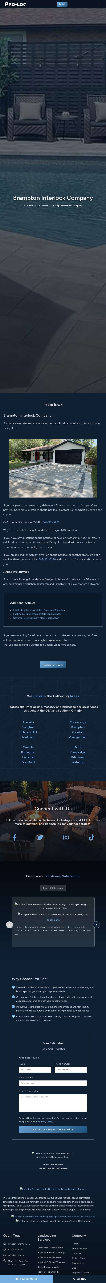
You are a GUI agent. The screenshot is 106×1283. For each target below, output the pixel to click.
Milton (78, 747)
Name (22, 1063)
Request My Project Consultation (53, 1129)
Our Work (76, 1253)
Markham (28, 737)
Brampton (78, 727)
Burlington (28, 752)
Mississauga (78, 722)
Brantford (28, 762)
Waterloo (78, 762)
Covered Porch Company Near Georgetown (36, 618)
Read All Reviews (53, 888)
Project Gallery (79, 1258)
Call (64, 4)
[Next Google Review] (96, 924)
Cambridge (77, 752)
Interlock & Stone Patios (50, 1257)
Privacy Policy (45, 1121)
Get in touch (84, 1209)
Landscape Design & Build (50, 1247)
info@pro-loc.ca (16, 1255)
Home (30, 205)
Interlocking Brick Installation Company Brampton (39, 610)
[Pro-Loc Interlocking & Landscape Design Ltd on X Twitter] (40, 839)
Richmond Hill (28, 732)
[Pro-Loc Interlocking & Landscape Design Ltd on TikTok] (91, 839)
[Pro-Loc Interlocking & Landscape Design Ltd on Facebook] (14, 839)
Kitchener (77, 757)
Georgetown (78, 737)
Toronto (28, 722)
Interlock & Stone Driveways (52, 1252)
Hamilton (28, 757)
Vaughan (28, 727)
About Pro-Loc (79, 1248)
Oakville (28, 747)
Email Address (26, 1077)
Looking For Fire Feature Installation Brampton (37, 614)
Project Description (29, 1091)
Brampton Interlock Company (67, 205)
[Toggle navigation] (100, 4)
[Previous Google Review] (9, 924)
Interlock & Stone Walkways (51, 1262)
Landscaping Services (47, 1237)
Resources (43, 205)
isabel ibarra (53, 919)
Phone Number (62, 1063)
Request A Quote (53, 664)
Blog (74, 1268)
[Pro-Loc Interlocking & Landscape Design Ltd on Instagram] (66, 839)
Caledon (78, 732)
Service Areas (78, 1263)
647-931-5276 (51, 522)
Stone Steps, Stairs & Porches (48, 1274)
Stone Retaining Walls (48, 1267)
